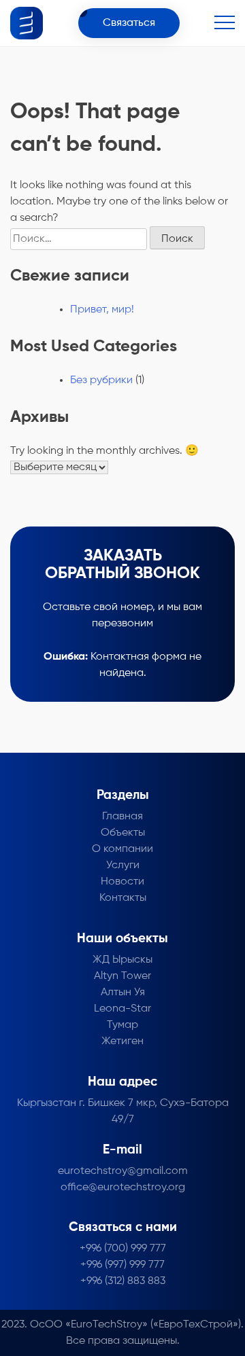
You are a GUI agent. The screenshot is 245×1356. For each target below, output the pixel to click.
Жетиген (122, 1041)
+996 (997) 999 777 (122, 1265)
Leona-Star (122, 1008)
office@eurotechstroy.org (123, 1187)
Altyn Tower (122, 976)
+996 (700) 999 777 (123, 1248)
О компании (122, 849)
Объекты (123, 832)
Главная (122, 816)
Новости (122, 881)
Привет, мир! (102, 309)
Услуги (123, 865)
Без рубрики (101, 380)
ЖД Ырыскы (122, 959)
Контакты (122, 898)
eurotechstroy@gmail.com (123, 1171)
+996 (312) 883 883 (122, 1281)
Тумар (122, 1025)
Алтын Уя (123, 992)
